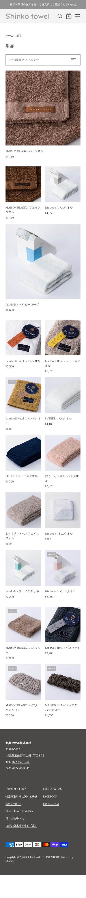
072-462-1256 (21, 762)
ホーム (9, 35)
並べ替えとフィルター (24, 59)
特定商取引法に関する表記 (21, 796)
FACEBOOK (50, 796)
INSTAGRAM (51, 803)
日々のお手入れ (15, 818)
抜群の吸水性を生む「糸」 (21, 825)
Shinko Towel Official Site (19, 811)
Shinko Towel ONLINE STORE (42, 857)
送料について (13, 803)
